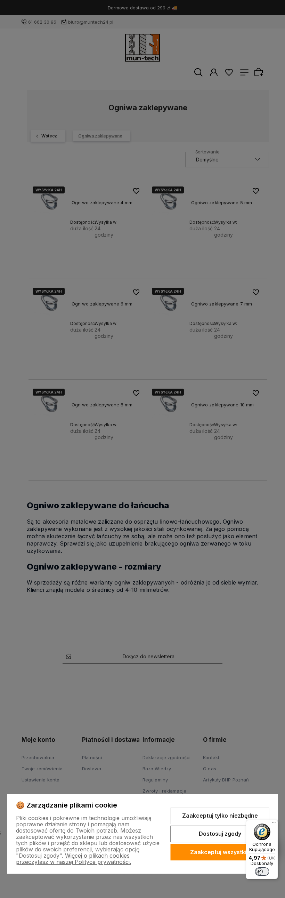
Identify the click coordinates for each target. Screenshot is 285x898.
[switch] (262, 871)
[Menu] (274, 824)
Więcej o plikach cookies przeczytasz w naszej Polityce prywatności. (73, 858)
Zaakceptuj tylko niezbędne (220, 815)
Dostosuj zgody (220, 833)
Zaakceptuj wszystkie (220, 852)
